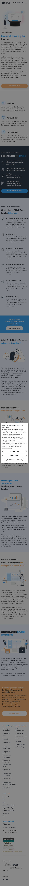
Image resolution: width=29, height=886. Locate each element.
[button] (14, 459)
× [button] (26, 425)
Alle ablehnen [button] (14, 455)
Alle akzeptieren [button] (14, 451)
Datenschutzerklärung (7, 448)
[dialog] (14, 443)
